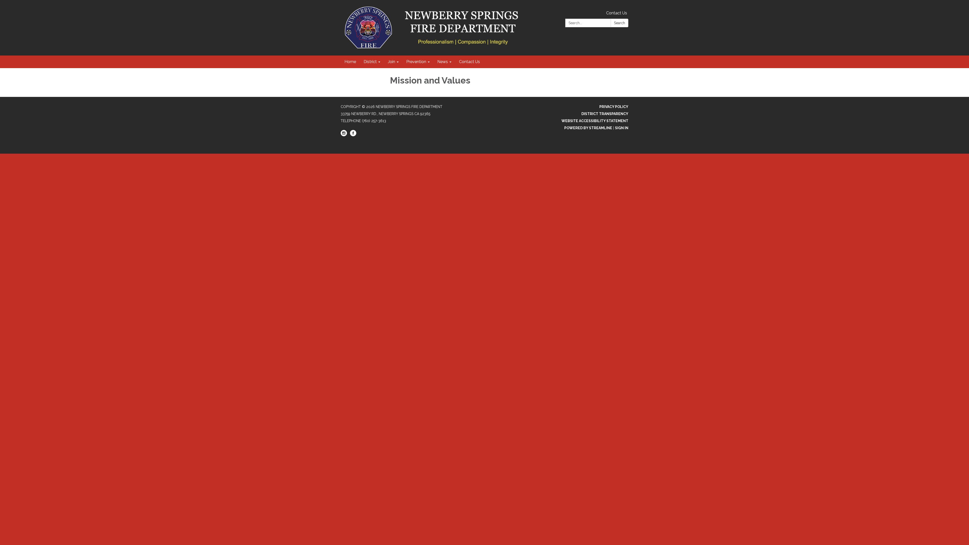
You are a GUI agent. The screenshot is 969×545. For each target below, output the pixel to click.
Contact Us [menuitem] (469, 61)
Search (619, 23)
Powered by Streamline (588, 128)
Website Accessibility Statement (594, 121)
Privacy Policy (613, 107)
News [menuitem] (442, 61)
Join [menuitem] (391, 61)
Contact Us (616, 13)
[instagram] (344, 135)
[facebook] (353, 135)
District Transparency (604, 114)
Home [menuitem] (350, 61)
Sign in (621, 128)
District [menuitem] (370, 61)
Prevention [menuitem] (416, 61)
